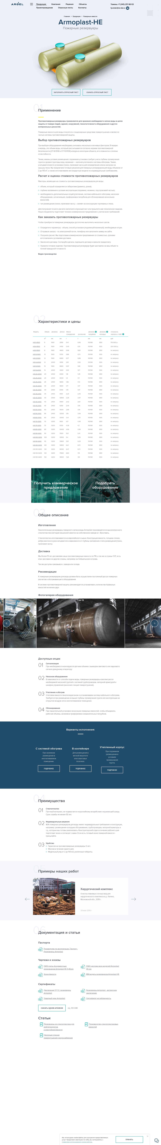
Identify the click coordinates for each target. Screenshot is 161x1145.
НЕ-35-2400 (37, 394)
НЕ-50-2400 (37, 410)
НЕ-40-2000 (37, 398)
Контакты (82, 8)
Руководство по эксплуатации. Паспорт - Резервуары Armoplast (61, 950)
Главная (67, 16)
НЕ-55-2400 (37, 414)
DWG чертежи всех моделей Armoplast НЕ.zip (102, 967)
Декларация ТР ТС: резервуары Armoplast (57, 991)
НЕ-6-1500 (36, 346)
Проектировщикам (44, 8)
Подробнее (49, 769)
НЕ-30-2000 (37, 386)
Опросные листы (65, 8)
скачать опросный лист (97, 92)
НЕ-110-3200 (37, 441)
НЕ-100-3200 (37, 437)
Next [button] (154, 623)
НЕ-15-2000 (37, 370)
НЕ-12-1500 (36, 358)
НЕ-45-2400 (37, 406)
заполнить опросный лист (66, 92)
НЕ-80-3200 (37, 429)
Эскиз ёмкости (50, 974)
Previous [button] (6, 623)
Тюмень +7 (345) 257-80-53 (122, 4)
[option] (80, 623)
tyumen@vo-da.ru (118, 8)
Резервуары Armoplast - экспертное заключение (101, 991)
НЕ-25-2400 (37, 382)
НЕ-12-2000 (37, 362)
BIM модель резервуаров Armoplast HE (102, 974)
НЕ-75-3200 (37, 425)
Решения (69, 4)
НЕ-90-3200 (37, 433)
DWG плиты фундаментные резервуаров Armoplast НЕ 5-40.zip (58, 967)
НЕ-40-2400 (37, 402)
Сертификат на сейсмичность (98, 998)
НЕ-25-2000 (37, 378)
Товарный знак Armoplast (54, 998)
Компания (55, 4)
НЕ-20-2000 (37, 374)
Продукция (41, 4)
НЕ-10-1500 (37, 354)
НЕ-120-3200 (37, 445)
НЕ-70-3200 (37, 421)
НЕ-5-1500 (36, 342)
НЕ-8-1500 (36, 350)
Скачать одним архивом (52, 1008)
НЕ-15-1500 (36, 366)
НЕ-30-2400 (37, 390)
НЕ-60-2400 (37, 417)
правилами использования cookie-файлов (77, 1142)
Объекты (83, 4)
